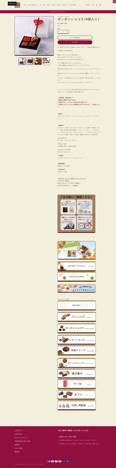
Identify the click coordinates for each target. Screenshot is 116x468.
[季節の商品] (77, 282)
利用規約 (17, 444)
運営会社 (17, 451)
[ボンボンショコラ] (77, 333)
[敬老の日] (76, 259)
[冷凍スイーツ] (77, 355)
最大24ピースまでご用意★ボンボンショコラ (72, 178)
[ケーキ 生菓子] (77, 388)
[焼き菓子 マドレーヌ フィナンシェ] (76, 378)
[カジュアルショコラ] (77, 367)
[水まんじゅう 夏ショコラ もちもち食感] (76, 292)
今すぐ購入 (75, 42)
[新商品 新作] (77, 311)
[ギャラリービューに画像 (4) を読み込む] (46, 61)
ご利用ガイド (95, 47)
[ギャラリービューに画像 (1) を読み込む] (22, 61)
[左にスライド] (16, 61)
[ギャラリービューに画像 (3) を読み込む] (38, 61)
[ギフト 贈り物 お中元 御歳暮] (76, 399)
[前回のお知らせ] (15, 11)
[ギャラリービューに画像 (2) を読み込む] (30, 61)
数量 (59, 28)
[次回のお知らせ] (101, 11)
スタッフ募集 (18, 448)
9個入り (67, 181)
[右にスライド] (52, 61)
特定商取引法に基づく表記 (22, 441)
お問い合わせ (18, 434)
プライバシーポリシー (21, 437)
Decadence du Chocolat (25, 464)
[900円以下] (77, 271)
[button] (33, 5)
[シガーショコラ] (77, 344)
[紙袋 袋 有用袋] (77, 410)
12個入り (78, 183)
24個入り (75, 185)
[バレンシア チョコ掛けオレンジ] (77, 322)
